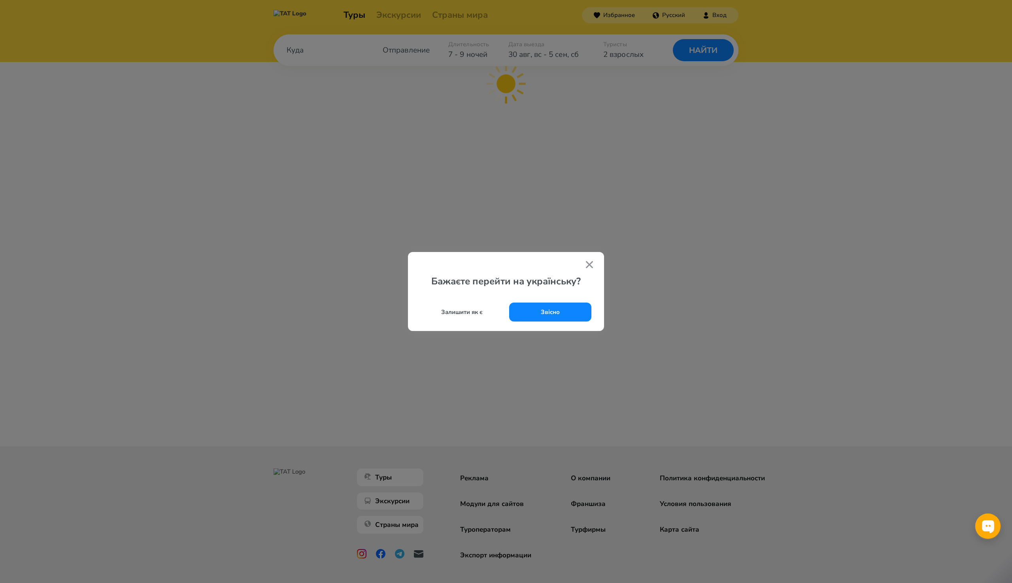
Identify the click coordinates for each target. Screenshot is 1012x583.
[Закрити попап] (589, 265)
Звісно (550, 312)
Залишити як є (462, 312)
